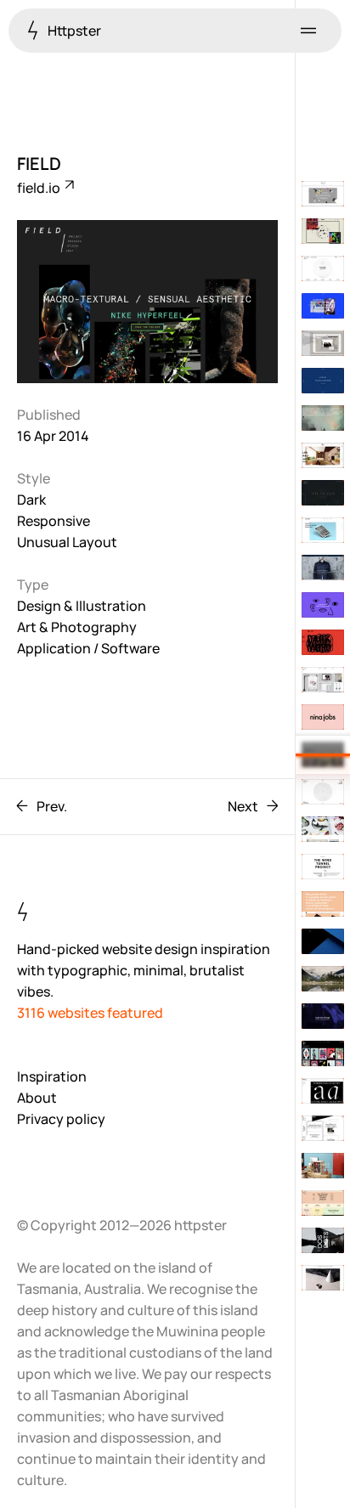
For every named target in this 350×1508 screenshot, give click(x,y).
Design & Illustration (81, 605)
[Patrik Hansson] (323, 1277)
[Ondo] (323, 231)
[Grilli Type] (323, 1091)
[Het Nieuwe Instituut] (323, 1128)
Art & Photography (77, 627)
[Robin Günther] (323, 492)
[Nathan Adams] (323, 343)
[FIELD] (323, 754)
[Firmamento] (323, 829)
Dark (31, 499)
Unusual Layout (67, 542)
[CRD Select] (323, 978)
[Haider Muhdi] (323, 679)
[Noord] (323, 530)
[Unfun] (323, 418)
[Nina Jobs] (323, 717)
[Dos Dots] (323, 1240)
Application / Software (88, 648)
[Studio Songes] (323, 455)
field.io (40, 187)
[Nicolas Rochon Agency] (323, 380)
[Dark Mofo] (323, 642)
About (37, 1097)
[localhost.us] (323, 306)
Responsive (53, 520)
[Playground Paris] (323, 904)
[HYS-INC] (323, 268)
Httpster (73, 30)
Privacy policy (61, 1119)
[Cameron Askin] (323, 605)
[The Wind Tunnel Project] (323, 866)
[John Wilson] (323, 941)
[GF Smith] (323, 193)
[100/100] (323, 1053)
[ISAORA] (323, 567)
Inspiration (52, 1076)
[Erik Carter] (323, 791)
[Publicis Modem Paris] (323, 1016)
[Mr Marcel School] (323, 1203)
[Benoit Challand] (323, 1165)
